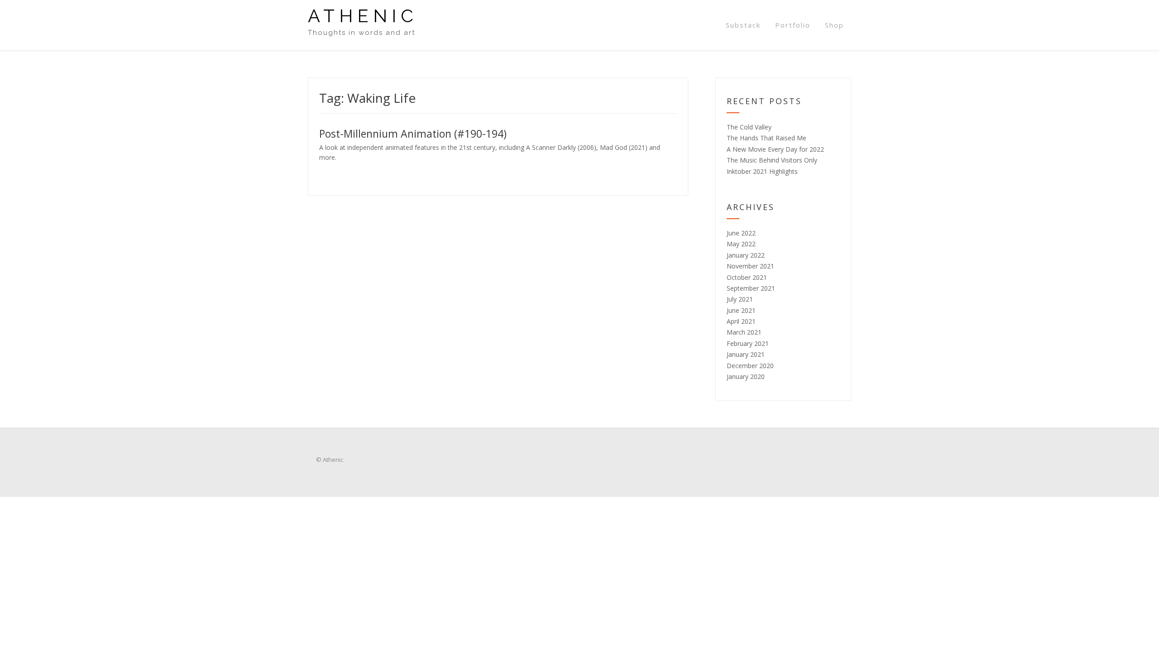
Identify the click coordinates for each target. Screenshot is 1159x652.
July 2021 (740, 299)
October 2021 (747, 277)
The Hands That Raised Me (766, 138)
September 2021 (751, 288)
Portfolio (792, 24)
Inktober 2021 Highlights (762, 171)
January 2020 (746, 376)
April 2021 (741, 321)
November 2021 (750, 266)
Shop (834, 24)
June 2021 (741, 310)
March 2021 (744, 332)
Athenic (363, 16)
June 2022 (741, 233)
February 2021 (748, 343)
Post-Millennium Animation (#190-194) (413, 133)
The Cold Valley (749, 127)
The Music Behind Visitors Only (772, 160)
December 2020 (750, 365)
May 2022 (741, 244)
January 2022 (746, 255)
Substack (743, 24)
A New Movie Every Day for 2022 (775, 149)
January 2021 (746, 354)
